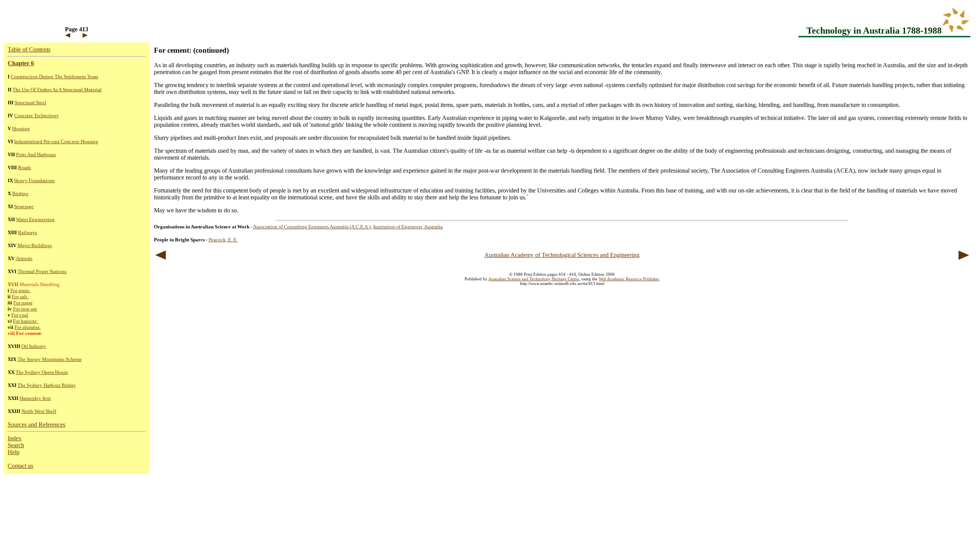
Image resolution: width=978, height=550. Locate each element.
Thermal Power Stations (42, 271)
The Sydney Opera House (42, 372)
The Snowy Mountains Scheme (50, 359)
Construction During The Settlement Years (54, 76)
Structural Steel (30, 102)
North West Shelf (38, 411)
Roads (24, 167)
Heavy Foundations (34, 180)
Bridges (20, 193)
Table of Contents (29, 49)
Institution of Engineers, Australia (408, 227)
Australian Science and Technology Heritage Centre (533, 279)
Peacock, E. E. (223, 240)
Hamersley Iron (35, 398)
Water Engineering (35, 219)
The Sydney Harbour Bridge (47, 385)
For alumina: (28, 327)
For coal (19, 315)
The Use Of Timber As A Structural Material (57, 89)
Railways (27, 232)
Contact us (20, 466)
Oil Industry (33, 346)
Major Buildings (35, 245)
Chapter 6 (21, 63)
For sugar (22, 303)
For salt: (20, 296)
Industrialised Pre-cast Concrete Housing (56, 141)
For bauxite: (25, 321)
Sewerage (24, 206)
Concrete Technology (36, 115)
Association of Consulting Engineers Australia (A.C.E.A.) (312, 227)
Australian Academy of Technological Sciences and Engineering (562, 255)
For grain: (20, 290)
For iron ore (25, 309)
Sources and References (36, 424)
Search (16, 445)
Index (14, 438)
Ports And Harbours (36, 154)
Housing (21, 128)
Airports (24, 258)
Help (13, 452)
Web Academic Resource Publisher (629, 279)
